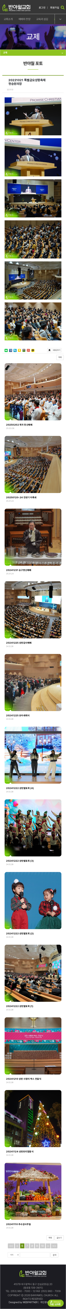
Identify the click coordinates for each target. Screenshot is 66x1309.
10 (42, 1245)
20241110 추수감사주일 (18, 1224)
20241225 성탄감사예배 (19, 642)
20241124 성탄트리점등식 (19, 1151)
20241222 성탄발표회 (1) (19, 1006)
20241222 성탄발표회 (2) (20, 933)
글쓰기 (59, 1238)
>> (54, 1245)
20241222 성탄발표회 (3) (20, 860)
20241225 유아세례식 (17, 715)
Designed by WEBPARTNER (23, 1302)
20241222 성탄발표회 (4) (20, 788)
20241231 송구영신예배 (18, 570)
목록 (60, 357)
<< (11, 1245)
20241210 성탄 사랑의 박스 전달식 (23, 1079)
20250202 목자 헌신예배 (19, 424)
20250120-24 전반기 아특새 (21, 497)
